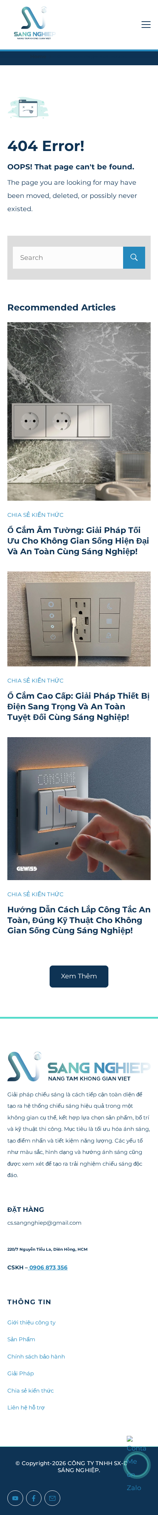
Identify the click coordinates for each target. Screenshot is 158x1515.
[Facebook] (34, 1498)
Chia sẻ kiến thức (30, 1390)
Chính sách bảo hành (36, 1356)
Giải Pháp (20, 1373)
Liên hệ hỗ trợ (26, 1407)
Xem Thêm (79, 976)
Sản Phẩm (21, 1339)
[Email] (52, 1498)
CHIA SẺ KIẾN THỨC (35, 514)
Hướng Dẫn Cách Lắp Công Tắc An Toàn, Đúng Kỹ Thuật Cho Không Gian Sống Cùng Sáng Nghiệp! (79, 920)
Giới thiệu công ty (31, 1322)
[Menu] (146, 24)
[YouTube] (15, 1498)
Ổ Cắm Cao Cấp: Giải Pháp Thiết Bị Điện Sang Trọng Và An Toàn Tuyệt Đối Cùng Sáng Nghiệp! (78, 706)
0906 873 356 (48, 1267)
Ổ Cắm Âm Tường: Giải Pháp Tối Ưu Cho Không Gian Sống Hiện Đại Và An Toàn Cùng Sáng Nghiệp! (78, 540)
